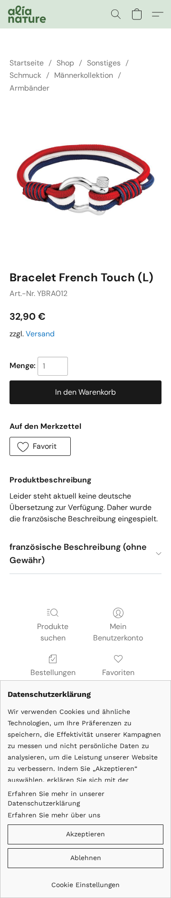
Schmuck (25, 75)
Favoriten (118, 672)
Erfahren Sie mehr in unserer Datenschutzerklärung (56, 798)
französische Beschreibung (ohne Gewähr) (78, 553)
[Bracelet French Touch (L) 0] (86, 180)
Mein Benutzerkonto (118, 632)
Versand (40, 334)
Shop (65, 63)
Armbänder (29, 88)
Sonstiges (104, 63)
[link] (85, 881)
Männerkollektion (83, 75)
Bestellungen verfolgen (53, 678)
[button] (28, 14)
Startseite (27, 63)
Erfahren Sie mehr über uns (54, 815)
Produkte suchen (52, 632)
